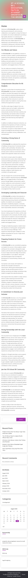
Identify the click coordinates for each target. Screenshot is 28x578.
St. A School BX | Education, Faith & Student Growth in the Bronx (18, 10)
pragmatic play (6, 541)
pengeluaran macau (15, 541)
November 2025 (6, 488)
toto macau (8, 543)
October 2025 (5, 491)
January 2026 (5, 486)
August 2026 (5, 473)
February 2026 (6, 483)
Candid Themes (17, 576)
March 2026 (5, 481)
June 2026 (5, 478)
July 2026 (4, 475)
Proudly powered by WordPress (11, 574)
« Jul (3, 526)
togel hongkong (6, 560)
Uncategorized (6, 502)
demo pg (4, 553)
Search (21, 419)
